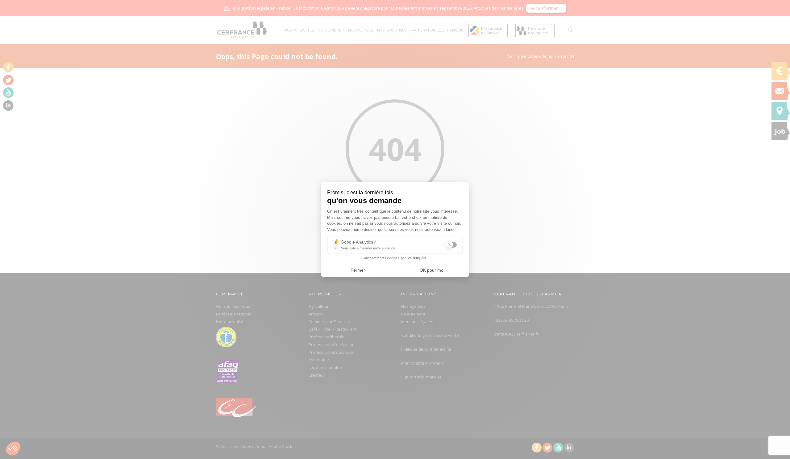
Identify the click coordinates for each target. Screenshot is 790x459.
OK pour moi (432, 270)
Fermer (358, 270)
